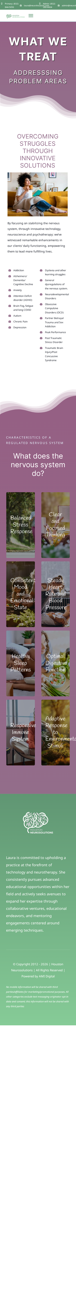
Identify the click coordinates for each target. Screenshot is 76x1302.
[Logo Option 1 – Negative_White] (38, 813)
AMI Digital (47, 976)
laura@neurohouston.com (36, 5)
